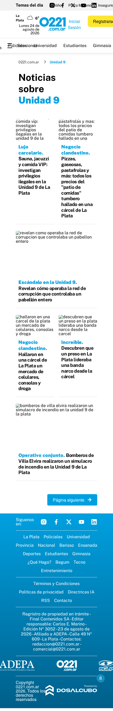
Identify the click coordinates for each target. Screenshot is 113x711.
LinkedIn (94, 522)
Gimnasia (81, 553)
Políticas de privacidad (41, 592)
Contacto (63, 600)
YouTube (81, 522)
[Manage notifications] (100, 678)
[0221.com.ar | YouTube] (83, 5)
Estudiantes (74, 45)
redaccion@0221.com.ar (55, 644)
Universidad (45, 45)
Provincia (25, 545)
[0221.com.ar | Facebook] (62, 5)
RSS (45, 600)
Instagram (43, 522)
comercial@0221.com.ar (56, 649)
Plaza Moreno (79, 5)
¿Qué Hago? (39, 562)
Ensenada (87, 545)
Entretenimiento (56, 570)
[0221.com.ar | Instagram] (52, 5)
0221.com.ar (28, 62)
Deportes (32, 553)
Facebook (56, 522)
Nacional (46, 545)
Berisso (66, 545)
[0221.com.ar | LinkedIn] (94, 5)
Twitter (69, 522)
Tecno (79, 562)
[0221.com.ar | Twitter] (73, 5)
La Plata (31, 536)
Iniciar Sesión (74, 24)
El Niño (56, 5)
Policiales (17, 45)
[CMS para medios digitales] (71, 690)
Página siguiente (70, 500)
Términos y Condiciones (56, 583)
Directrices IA (81, 592)
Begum (62, 562)
